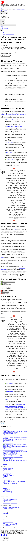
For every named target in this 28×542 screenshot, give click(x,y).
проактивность (22, 114)
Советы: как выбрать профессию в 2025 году (13, 457)
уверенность (16, 114)
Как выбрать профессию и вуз (9, 433)
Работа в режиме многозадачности (14, 126)
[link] (3, 23)
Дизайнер (8, 409)
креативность (23, 407)
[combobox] (6, 538)
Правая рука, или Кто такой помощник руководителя (15, 431)
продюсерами (4, 269)
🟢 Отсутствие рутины (5, 284)
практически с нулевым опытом (8, 258)
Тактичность (9, 152)
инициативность (9, 114)
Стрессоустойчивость (11, 119)
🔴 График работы (4, 293)
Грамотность (9, 159)
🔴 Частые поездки (5, 291)
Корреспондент (9, 391)
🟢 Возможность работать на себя (8, 281)
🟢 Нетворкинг (4, 283)
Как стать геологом (7, 459)
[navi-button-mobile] (2, 30)
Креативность (9, 142)
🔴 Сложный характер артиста (7, 290)
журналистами (22, 268)
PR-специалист (9, 383)
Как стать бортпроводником (9, 454)
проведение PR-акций (9, 402)
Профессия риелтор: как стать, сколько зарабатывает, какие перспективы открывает (15, 452)
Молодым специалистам (8, 34)
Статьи (4, 32)
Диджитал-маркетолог (11, 399)
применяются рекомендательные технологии (11, 528)
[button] (2, 26)
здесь (15, 229)
